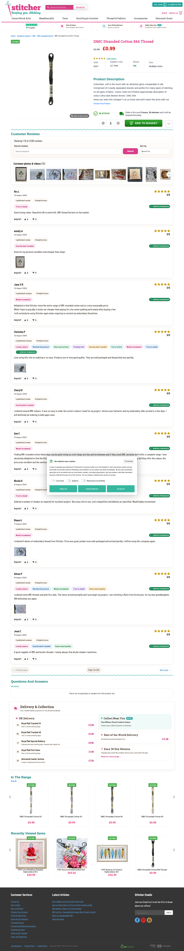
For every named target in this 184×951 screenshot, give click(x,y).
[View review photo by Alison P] (69, 174)
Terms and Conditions (19, 936)
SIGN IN (164, 13)
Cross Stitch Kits (21, 18)
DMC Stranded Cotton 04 (71, 817)
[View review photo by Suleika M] (86, 174)
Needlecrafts (46, 18)
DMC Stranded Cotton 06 (152, 817)
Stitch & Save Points (18, 915)
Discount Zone (164, 18)
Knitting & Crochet (87, 18)
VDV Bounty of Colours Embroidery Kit (111, 871)
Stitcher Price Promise (102, 103)
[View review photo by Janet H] (151, 174)
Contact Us (15, 901)
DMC (134, 65)
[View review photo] (20, 262)
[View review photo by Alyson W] (118, 174)
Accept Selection (92, 488)
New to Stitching (17, 908)
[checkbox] (56, 480)
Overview (130, 461)
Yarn (65, 18)
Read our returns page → (111, 756)
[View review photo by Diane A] (53, 174)
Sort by (143, 146)
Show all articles (58, 919)
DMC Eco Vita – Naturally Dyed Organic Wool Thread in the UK (73, 912)
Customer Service (17, 922)
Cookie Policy (42, 946)
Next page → (165, 670)
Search (130, 151)
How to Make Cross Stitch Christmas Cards (67, 901)
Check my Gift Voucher (19, 933)
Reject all (63, 488)
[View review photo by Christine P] (37, 174)
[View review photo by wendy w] (21, 174)
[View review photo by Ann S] (134, 174)
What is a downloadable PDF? (62, 915)
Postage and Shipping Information (23, 926)
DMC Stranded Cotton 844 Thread (152, 870)
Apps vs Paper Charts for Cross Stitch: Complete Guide (72, 905)
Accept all (120, 488)
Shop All (13, 781)
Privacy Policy (29, 946)
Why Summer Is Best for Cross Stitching (66, 908)
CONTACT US (173, 13)
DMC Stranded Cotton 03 (30, 817)
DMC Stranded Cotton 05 (112, 817)
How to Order (15, 905)
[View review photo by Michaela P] (102, 174)
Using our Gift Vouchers (19, 919)
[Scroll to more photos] (168, 174)
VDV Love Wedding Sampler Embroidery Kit (30, 871)
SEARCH (80, 7)
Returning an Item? (18, 929)
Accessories (140, 18)
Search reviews (21, 146)
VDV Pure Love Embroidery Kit (71, 870)
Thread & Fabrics (116, 18)
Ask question (15, 686)
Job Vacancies (16, 946)
